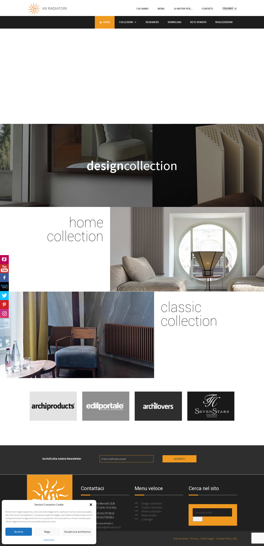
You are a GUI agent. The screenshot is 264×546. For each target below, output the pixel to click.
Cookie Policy (49, 539)
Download (174, 22)
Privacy (194, 538)
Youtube (4, 268)
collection (132, 165)
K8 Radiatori (54, 8)
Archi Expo (4, 286)
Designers (152, 22)
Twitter (4, 295)
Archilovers (4, 259)
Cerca (197, 519)
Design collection (152, 503)
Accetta (18, 531)
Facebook (4, 277)
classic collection (189, 313)
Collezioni (126, 22)
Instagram (4, 313)
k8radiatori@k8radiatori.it (106, 527)
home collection (75, 229)
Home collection (151, 511)
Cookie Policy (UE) (226, 538)
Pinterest (4, 304)
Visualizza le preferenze (77, 531)
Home (106, 22)
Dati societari (180, 538)
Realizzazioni (224, 22)
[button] (91, 504)
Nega (47, 531)
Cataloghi (147, 519)
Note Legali (207, 538)
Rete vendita (198, 22)
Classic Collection (152, 507)
